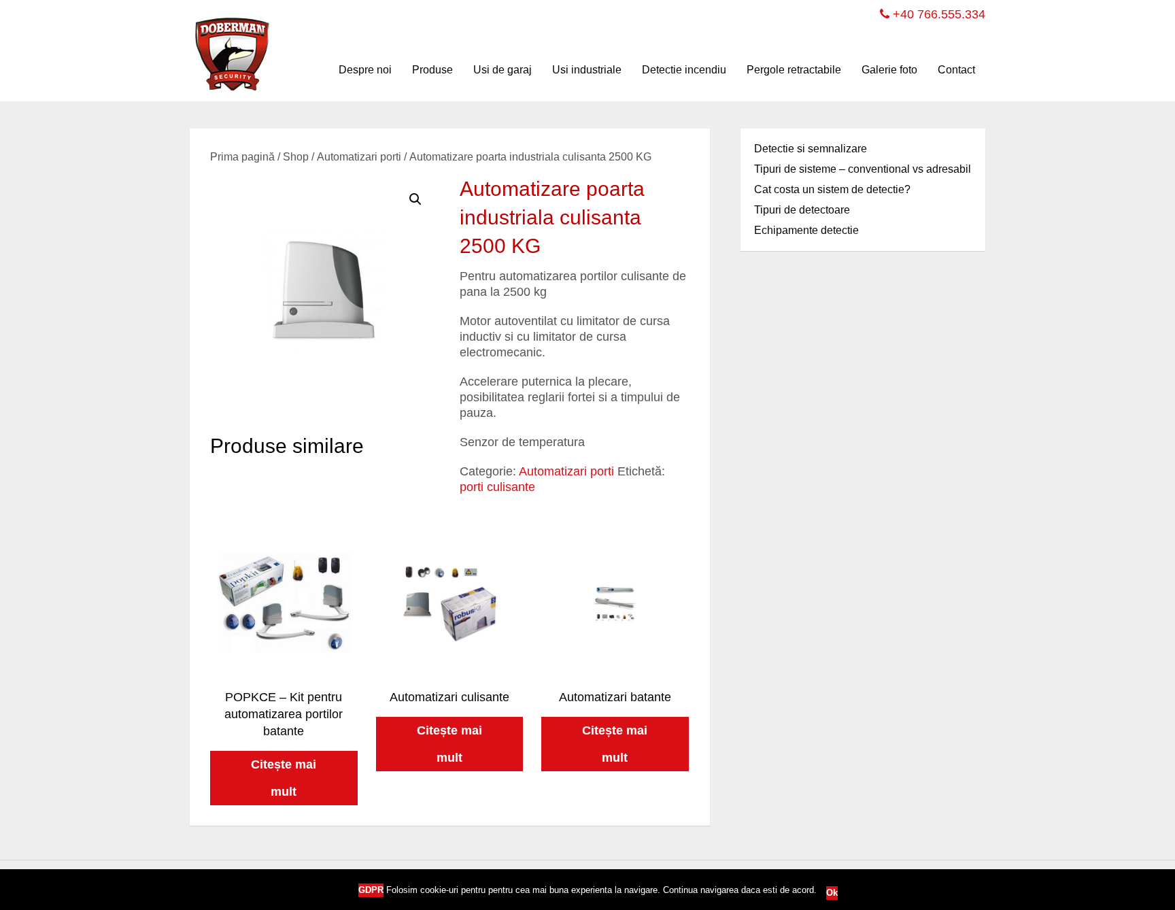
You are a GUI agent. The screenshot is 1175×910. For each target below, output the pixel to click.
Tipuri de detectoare (802, 210)
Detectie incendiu (684, 69)
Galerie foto (889, 69)
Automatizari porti (359, 157)
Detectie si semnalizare (810, 148)
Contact (956, 69)
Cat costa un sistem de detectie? (832, 189)
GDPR (371, 890)
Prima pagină (242, 157)
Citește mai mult (283, 778)
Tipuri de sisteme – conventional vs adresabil (862, 169)
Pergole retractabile (794, 69)
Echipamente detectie (806, 230)
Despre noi (365, 69)
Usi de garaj (502, 69)
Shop (296, 157)
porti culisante (497, 487)
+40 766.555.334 (937, 14)
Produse (432, 69)
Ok (832, 893)
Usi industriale (586, 69)
